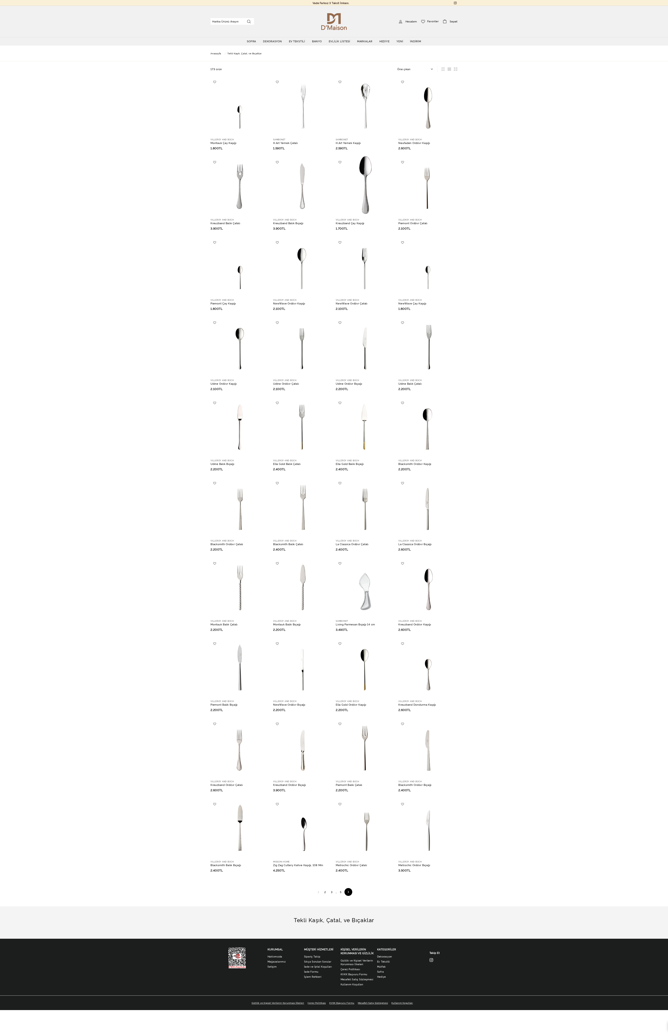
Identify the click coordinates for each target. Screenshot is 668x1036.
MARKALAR (364, 41)
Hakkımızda (275, 956)
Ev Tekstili (383, 961)
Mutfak (381, 966)
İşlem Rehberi (312, 976)
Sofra (380, 971)
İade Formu (311, 971)
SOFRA (251, 41)
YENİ (399, 41)
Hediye (381, 976)
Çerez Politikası (350, 969)
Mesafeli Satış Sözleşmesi (357, 979)
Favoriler (433, 21)
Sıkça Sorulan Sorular (317, 961)
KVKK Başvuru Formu (354, 974)
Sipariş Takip (312, 956)
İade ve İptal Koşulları (318, 966)
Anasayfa (216, 53)
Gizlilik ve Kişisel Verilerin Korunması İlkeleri (357, 962)
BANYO (317, 41)
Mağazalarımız (277, 961)
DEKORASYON (272, 41)
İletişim (272, 966)
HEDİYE (384, 41)
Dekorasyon (384, 956)
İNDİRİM (415, 41)
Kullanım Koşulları (352, 984)
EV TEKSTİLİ (297, 41)
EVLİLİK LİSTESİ (339, 41)
